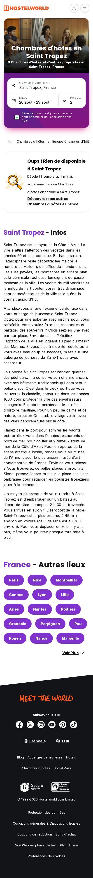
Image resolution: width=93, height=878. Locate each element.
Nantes (39, 609)
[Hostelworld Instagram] (41, 724)
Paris (14, 580)
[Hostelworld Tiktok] (73, 724)
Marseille (70, 638)
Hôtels (71, 757)
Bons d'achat (66, 834)
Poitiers (68, 609)
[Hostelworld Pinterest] (62, 724)
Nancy (41, 638)
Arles (14, 609)
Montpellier (66, 580)
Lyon (42, 594)
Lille (65, 594)
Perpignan (50, 623)
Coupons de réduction (34, 834)
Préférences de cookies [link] (46, 856)
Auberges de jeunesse (45, 757)
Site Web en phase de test (36, 845)
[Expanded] (10, 141)
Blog (20, 757)
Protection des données (46, 812)
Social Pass (62, 768)
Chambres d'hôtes (36, 768)
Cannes (16, 594)
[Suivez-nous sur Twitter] (30, 724)
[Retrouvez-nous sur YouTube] (52, 724)
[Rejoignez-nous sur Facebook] (19, 724)
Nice (37, 580)
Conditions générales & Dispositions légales (46, 823)
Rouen (15, 638)
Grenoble (17, 623)
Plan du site (69, 845)
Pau (78, 623)
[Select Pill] (74, 8)
